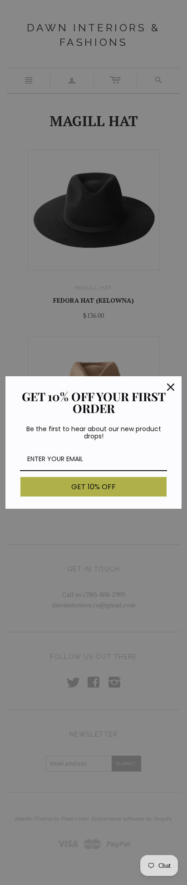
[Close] (171, 387)
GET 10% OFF (93, 487)
